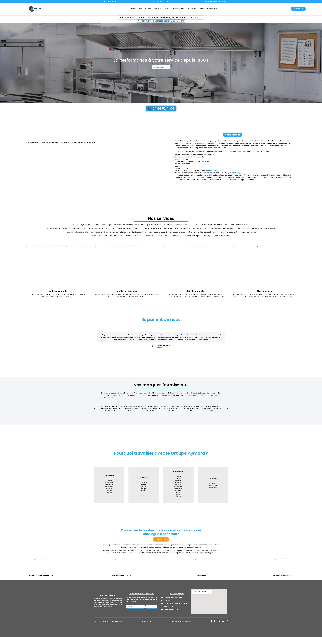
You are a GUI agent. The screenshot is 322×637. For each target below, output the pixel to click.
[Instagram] (219, 621)
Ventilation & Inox (179, 9)
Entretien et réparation (126, 291)
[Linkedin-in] (215, 621)
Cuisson (148, 9)
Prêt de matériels (195, 291)
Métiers (201, 9)
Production (158, 9)
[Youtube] (223, 621)
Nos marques (212, 9)
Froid (140, 9)
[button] (2, 63)
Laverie (167, 9)
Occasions (192, 9)
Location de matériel (58, 291)
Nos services (131, 9)
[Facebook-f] (211, 621)
